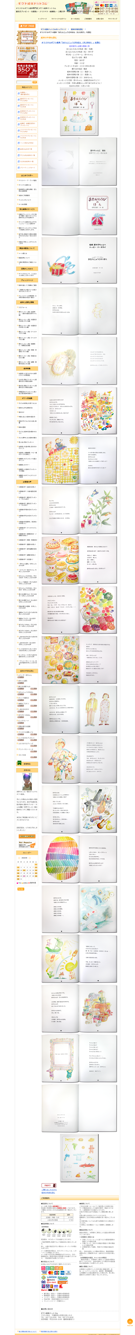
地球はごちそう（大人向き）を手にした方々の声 (28, 619)
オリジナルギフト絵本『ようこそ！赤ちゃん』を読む (20, 677)
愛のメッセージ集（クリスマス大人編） (28, 338)
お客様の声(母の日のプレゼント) (28, 510)
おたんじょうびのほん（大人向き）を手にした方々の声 (28, 589)
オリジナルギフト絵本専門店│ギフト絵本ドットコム (36, 8)
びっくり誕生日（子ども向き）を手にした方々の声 (28, 583)
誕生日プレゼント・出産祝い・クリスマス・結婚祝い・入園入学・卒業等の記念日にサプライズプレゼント (56, 11)
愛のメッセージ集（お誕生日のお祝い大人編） (28, 326)
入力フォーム (23, 307)
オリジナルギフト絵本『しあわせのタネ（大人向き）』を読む (33, 711)
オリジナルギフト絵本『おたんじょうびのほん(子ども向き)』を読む (20, 694)
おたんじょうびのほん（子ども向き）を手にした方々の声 (28, 577)
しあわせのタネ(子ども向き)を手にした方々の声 (28, 637)
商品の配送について (27, 248)
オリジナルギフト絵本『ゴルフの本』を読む (33, 757)
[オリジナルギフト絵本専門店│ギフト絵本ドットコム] (32, 3)
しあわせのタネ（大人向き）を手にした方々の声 (28, 643)
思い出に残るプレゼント (26, 442)
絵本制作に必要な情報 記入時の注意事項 (28, 190)
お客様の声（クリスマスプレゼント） (28, 528)
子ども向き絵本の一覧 (27, 155)
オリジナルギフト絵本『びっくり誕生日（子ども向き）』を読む (20, 700)
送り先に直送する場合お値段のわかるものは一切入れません (28, 235)
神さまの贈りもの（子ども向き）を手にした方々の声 (28, 595)
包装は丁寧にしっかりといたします (28, 242)
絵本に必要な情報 (27, 302)
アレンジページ (27, 280)
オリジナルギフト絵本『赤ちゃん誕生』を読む (20, 683)
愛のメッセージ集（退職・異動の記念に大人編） (28, 363)
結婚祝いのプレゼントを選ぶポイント (28, 459)
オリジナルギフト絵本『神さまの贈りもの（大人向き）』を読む (33, 689)
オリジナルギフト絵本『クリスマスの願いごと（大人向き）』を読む (33, 734)
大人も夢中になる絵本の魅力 (28, 438)
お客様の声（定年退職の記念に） (28, 549)
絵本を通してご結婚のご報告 (28, 285)
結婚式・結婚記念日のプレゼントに (27, 124)
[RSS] (20, 889)
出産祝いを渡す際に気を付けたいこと (28, 447)
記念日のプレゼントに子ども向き (27, 112)
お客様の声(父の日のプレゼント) (28, 516)
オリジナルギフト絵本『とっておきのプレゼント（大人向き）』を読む (33, 740)
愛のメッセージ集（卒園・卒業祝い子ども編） (28, 351)
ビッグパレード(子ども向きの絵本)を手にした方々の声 (28, 656)
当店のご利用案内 (24, 195)
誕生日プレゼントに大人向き (27, 105)
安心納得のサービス (27, 209)
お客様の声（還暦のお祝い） (28, 544)
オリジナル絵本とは (25, 185)
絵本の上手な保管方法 (25, 408)
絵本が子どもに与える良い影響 (28, 422)
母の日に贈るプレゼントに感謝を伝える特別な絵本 (28, 386)
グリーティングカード (27, 167)
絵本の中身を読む (77, 29)
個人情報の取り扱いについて (28, 1331)
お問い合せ (100, 19)
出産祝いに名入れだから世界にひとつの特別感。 (28, 374)
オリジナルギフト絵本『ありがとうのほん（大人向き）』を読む (33, 717)
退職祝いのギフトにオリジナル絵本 (28, 476)
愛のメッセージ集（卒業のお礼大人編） (28, 356)
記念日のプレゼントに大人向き (27, 118)
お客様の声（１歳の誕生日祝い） (28, 492)
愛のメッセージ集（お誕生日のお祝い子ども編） (28, 320)
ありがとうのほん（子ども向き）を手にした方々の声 (28, 625)
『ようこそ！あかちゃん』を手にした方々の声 (28, 570)
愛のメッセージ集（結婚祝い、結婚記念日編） (27, 344)
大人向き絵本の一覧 (27, 161)
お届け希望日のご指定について (28, 263)
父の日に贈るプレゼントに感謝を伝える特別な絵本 (28, 380)
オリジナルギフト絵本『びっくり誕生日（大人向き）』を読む (33, 700)
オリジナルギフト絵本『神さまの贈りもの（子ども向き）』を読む (20, 689)
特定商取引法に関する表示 (49, 1331)
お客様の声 (27, 482)
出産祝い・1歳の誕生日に (25, 93)
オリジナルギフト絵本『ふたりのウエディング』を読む (33, 746)
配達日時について (24, 258)
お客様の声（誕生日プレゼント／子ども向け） (28, 498)
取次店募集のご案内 (27, 836)
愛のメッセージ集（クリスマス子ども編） (28, 332)
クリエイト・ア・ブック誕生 (28, 180)
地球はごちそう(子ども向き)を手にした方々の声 (28, 613)
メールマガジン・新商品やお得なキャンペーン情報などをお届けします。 (27, 844)
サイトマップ (112, 19)
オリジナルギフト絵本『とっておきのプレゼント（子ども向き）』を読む (20, 740)
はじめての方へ (27, 175)
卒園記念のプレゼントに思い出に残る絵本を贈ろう (28, 392)
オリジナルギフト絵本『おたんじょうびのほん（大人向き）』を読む (71, 43)
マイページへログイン (58, 19)
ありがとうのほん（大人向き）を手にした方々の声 (28, 631)
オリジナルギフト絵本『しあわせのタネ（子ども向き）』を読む (20, 711)
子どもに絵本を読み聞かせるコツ (28, 432)
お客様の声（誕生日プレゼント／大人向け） (28, 504)
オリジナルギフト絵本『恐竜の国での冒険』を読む (20, 729)
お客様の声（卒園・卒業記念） (28, 540)
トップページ (42, 19)
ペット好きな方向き (27, 143)
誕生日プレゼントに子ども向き (27, 99)
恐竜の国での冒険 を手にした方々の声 (28, 607)
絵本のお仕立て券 (26, 149)
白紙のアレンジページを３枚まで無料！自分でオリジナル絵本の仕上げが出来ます (28, 215)
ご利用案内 (88, 19)
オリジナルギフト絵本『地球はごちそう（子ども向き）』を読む (20, 706)
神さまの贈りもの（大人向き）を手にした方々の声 (28, 601)
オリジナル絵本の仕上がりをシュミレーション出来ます (28, 223)
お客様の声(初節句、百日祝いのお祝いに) (28, 522)
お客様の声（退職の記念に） (28, 555)
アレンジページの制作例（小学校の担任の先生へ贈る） (28, 296)
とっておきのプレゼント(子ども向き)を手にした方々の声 (28, 649)
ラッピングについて (25, 200)
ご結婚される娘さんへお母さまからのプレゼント (28, 290)
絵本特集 (27, 368)
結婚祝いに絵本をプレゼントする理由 (28, 470)
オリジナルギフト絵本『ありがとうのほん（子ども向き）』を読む (20, 717)
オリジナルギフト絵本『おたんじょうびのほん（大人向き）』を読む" (33, 694)
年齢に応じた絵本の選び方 (27, 417)
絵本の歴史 (22, 427)
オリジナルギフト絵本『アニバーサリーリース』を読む (33, 751)
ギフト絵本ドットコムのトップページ (53, 29)
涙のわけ (21, 412)
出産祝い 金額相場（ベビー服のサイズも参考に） (28, 453)
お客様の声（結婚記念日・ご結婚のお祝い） (28, 534)
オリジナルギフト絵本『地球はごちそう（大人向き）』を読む (33, 706)
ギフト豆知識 (27, 398)
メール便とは (23, 253)
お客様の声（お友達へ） (26, 559)
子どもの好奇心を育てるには (28, 403)
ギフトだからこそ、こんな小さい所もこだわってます (28, 274)
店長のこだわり (27, 269)
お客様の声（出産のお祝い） (28, 487)
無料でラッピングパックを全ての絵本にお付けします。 (28, 229)
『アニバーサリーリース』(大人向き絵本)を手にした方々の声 (28, 662)
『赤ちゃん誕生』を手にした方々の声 (28, 564)
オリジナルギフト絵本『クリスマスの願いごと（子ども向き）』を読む (20, 734)
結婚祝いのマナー (24, 465)
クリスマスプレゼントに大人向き (28, 136)
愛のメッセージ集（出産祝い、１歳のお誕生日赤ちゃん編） (28, 313)
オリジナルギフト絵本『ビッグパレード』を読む (20, 723)
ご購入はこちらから (49, 1189)
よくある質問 (23, 204)
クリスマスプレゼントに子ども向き (28, 130)
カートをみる (75, 19)
